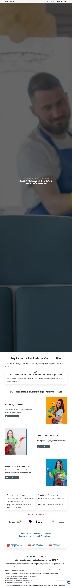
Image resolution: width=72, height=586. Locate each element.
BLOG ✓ (65, 1)
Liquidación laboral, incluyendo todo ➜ (57, 545)
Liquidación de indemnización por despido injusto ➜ (16, 545)
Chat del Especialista (13, 416)
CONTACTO (59, 1)
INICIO (48, 1)
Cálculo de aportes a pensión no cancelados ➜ (37, 545)
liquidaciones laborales (20, 498)
